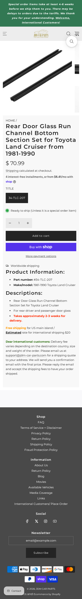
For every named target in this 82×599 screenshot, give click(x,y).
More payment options (41, 256)
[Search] (68, 33)
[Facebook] (27, 521)
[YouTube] (55, 521)
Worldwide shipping (25, 266)
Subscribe (41, 553)
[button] (71, 41)
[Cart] (77, 33)
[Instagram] (45, 521)
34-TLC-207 (17, 198)
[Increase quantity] (28, 223)
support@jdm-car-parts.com (26, 355)
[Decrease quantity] (10, 223)
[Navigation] (5, 33)
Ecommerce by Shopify (47, 594)
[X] (36, 521)
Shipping (12, 170)
